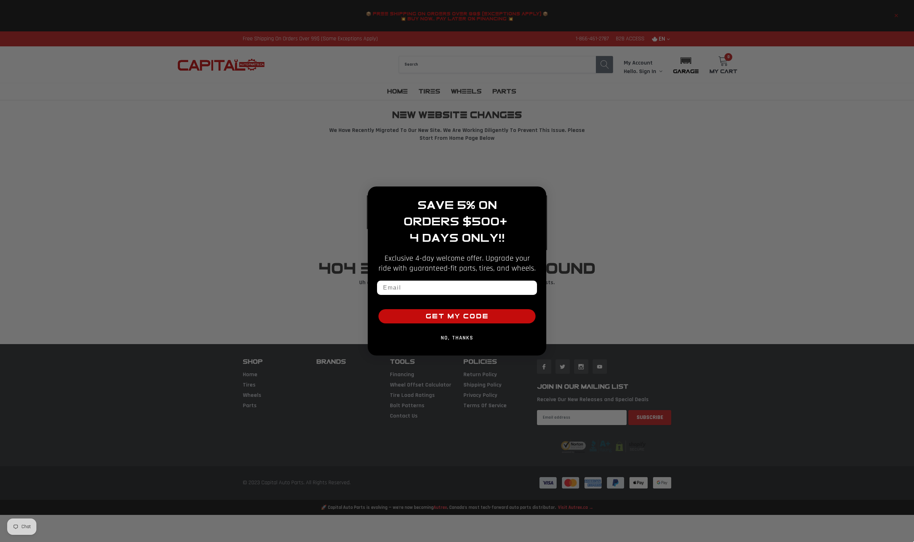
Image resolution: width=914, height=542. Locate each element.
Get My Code (457, 316)
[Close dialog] (538, 194)
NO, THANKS (457, 337)
